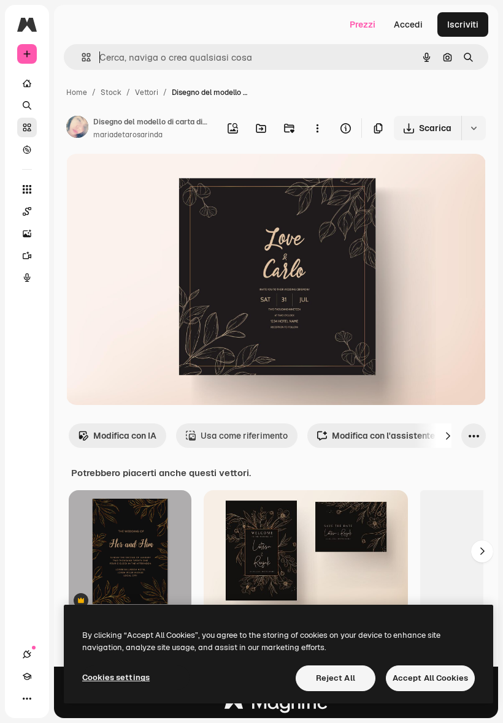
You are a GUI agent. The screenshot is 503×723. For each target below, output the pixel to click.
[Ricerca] (27, 105)
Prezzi (362, 24)
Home (76, 92)
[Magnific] (276, 705)
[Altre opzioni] (317, 128)
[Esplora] (27, 149)
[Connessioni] (27, 654)
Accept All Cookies (430, 678)
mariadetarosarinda (128, 135)
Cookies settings (116, 677)
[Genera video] (27, 255)
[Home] (27, 83)
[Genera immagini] (27, 233)
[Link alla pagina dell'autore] (77, 129)
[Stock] (27, 127)
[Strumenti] (27, 189)
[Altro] (27, 698)
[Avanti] (448, 435)
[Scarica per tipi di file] (473, 128)
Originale (147, 177)
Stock (111, 92)
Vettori (146, 92)
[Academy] (27, 676)
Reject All (335, 678)
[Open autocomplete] (81, 57)
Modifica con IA (124, 435)
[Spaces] (27, 211)
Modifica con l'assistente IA (388, 435)
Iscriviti (462, 24)
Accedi (408, 24)
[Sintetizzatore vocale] (27, 277)
